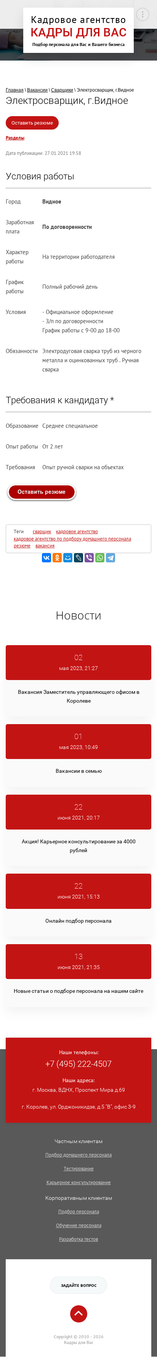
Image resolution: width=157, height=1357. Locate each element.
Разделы (15, 138)
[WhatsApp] (99, 557)
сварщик (42, 532)
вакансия (44, 546)
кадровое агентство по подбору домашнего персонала (72, 539)
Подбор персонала (78, 1211)
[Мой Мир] (67, 557)
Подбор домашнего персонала (78, 1155)
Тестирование (79, 1168)
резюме (22, 546)
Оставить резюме (32, 123)
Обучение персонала (78, 1225)
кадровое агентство (77, 532)
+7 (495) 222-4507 (78, 1064)
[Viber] (89, 557)
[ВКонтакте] (46, 557)
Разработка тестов (78, 1239)
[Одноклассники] (57, 557)
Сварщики (62, 90)
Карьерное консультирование (78, 1182)
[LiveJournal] (78, 557)
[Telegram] (110, 557)
